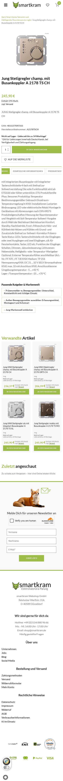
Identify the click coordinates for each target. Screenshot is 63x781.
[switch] (6, 767)
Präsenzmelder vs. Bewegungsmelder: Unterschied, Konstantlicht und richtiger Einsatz (29, 292)
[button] (5, 777)
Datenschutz (8, 701)
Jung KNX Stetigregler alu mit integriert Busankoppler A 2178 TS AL (16, 426)
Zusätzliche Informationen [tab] (28, 171)
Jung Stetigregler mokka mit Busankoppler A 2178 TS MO (47, 424)
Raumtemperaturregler (22, 20)
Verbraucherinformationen (16, 717)
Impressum (7, 705)
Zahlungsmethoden (12, 675)
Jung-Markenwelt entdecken (18, 310)
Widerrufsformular (11, 683)
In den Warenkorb (36, 149)
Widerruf (6, 709)
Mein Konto (8, 687)
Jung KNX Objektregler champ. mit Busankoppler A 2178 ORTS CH (46, 369)
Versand (9, 104)
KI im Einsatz (8, 721)
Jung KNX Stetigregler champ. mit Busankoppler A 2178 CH (15, 369)
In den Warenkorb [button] (16, 392)
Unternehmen (9, 648)
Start (3, 17)
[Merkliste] (48, 5)
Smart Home (12, 17)
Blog (4, 656)
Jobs (4, 652)
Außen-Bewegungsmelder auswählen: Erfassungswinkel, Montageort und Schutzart (31, 301)
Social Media (8, 660)
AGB (4, 713)
